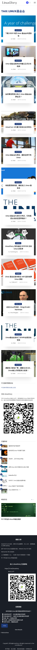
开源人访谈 (18, 304)
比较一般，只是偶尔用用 (10, 618)
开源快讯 (18, 243)
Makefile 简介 (13, 475)
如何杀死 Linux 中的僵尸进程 (17, 450)
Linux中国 (18, 30)
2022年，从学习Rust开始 (16, 459)
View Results (18, 630)
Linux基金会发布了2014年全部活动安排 (18, 338)
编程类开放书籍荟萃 (14, 446)
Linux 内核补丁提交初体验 (16, 486)
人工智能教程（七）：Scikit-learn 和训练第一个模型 (15, 555)
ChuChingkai (14, 312)
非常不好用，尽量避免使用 (11, 622)
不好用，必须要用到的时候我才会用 (13, 620)
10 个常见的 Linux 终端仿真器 (11, 519)
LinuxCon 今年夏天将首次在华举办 (18, 127)
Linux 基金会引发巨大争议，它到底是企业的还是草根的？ (18, 217)
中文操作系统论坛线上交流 (8, 387)
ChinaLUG (29, 649)
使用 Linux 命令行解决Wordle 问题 (19, 467)
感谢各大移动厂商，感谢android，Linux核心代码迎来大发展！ (18, 369)
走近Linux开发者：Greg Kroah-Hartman (18, 308)
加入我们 (13, 649)
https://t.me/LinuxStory (12, 568)
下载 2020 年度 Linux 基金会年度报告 (18, 34)
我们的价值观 (20, 649)
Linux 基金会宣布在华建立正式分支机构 (18, 65)
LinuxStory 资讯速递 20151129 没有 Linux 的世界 (18, 247)
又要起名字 (14, 282)
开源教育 (18, 273)
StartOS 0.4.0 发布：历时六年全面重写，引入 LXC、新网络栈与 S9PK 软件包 (18, 545)
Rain (14, 39)
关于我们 (7, 649)
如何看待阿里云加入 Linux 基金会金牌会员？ (18, 95)
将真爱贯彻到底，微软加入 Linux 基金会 (18, 186)
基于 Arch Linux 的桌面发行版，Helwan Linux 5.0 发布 (16, 549)
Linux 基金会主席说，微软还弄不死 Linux (18, 156)
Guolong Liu (14, 252)
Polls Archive (5, 632)
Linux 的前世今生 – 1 (14, 490)
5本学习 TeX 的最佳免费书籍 (17, 480)
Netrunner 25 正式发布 (7, 552)
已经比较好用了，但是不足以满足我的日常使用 (16, 616)
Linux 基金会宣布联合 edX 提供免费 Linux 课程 (18, 278)
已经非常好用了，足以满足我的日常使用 (14, 614)
